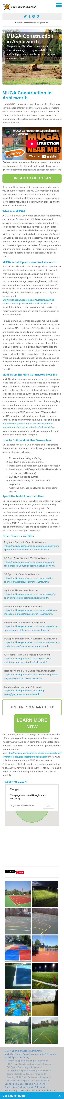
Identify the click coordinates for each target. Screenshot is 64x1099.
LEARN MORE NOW (32, 723)
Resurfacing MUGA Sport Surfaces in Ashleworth (29, 1090)
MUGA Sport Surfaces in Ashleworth (23, 1050)
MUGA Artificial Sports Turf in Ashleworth (28, 1080)
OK (48, 805)
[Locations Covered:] (4, 5)
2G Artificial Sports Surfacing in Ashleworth (29, 1064)
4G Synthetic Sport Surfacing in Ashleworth (29, 1070)
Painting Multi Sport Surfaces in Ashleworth (29, 1077)
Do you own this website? (22, 805)
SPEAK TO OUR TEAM (32, 178)
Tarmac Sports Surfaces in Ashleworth (26, 1074)
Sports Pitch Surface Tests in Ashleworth (25, 1087)
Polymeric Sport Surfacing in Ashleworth (27, 1060)
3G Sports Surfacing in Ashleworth (24, 1067)
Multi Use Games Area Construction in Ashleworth (30, 1054)
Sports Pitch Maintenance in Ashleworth (24, 1083)
